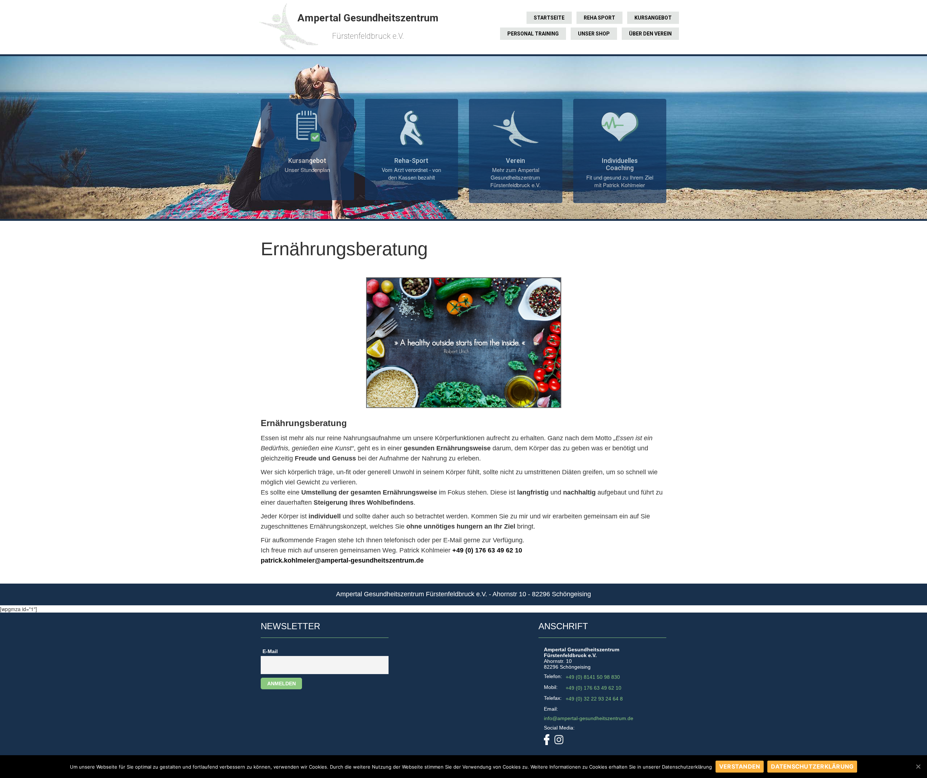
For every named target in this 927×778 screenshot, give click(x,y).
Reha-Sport (411, 160)
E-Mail (270, 651)
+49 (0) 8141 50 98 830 (593, 677)
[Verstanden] (918, 766)
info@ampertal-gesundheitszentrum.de (588, 718)
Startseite (549, 18)
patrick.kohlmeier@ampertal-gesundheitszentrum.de (342, 560)
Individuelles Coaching (620, 164)
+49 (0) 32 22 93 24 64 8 (594, 699)
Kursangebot (653, 18)
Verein (515, 160)
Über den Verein (650, 34)
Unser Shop (594, 34)
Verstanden (739, 766)
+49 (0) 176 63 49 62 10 (487, 550)
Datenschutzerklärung (812, 766)
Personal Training (533, 34)
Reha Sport (599, 18)
